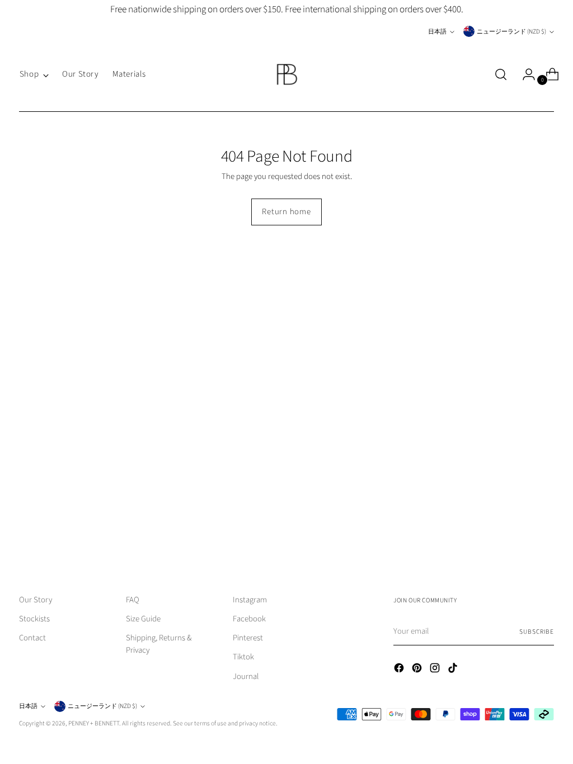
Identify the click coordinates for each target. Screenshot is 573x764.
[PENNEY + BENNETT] (286, 74)
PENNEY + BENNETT (93, 723)
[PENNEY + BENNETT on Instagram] (436, 669)
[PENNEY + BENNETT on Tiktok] (454, 669)
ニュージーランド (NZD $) (511, 31)
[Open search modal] (501, 74)
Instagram (250, 600)
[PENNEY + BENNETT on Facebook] (400, 669)
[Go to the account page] (524, 74)
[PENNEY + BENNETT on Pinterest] (418, 669)
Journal (246, 676)
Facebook (249, 619)
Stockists (34, 619)
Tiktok (243, 657)
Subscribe (536, 631)
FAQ (132, 600)
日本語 (437, 31)
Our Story (35, 600)
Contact (32, 638)
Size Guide (143, 619)
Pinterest (248, 638)
